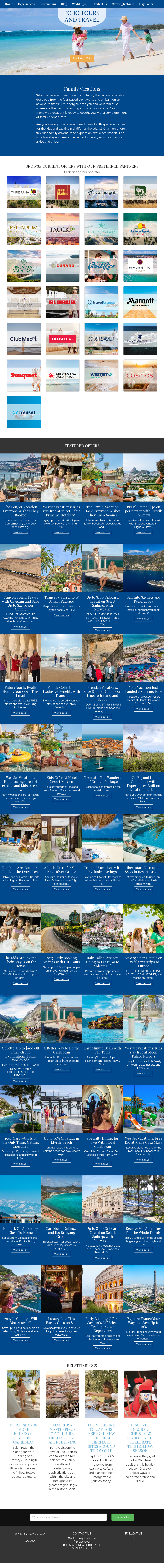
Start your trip (123, 1517)
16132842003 (83, 1541)
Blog (64, 4)
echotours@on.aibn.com (83, 1538)
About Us (30, 1540)
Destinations (47, 4)
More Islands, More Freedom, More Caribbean (23, 1433)
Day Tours (146, 4)
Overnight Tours (123, 4)
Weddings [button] (79, 4)
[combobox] (68, 1517)
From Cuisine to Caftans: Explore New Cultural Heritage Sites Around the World (101, 1437)
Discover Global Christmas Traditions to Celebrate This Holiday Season (140, 1437)
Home (9, 4)
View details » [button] (20, 532)
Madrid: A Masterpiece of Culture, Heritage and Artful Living (63, 1433)
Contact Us (100, 4)
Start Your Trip (82, 58)
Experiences (26, 4)
